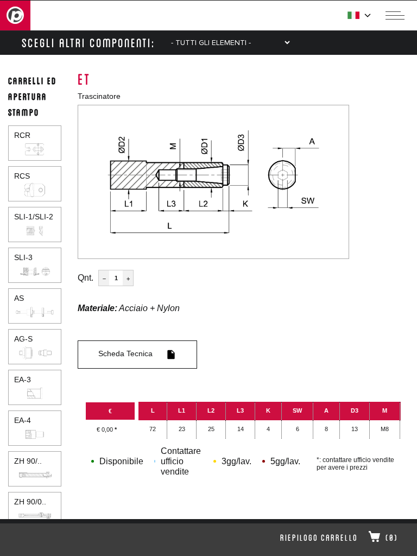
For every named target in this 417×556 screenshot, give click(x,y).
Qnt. (85, 277)
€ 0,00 (107, 429)
